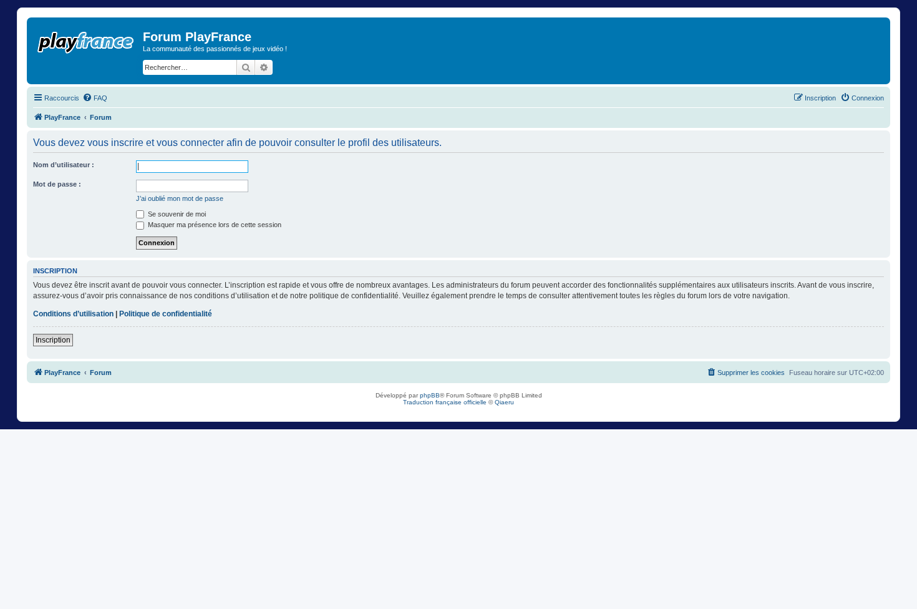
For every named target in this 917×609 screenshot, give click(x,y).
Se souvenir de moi (176, 214)
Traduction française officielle (445, 402)
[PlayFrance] (86, 40)
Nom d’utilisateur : (63, 164)
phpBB (430, 395)
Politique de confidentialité (165, 313)
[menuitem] (94, 97)
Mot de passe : (57, 184)
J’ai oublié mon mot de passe (179, 198)
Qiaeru (504, 402)
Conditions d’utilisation (73, 313)
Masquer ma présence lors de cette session (213, 224)
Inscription (53, 340)
